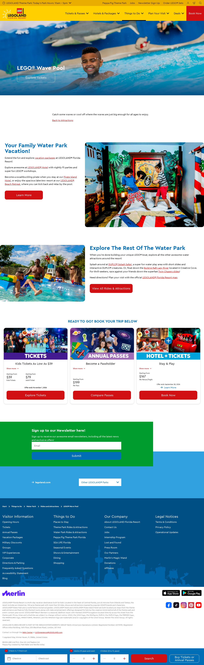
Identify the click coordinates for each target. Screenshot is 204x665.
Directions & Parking (13, 563)
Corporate (8, 557)
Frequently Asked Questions (17, 568)
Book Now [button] (195, 13)
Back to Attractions (62, 120)
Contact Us (110, 527)
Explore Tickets (36, 77)
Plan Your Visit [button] (156, 13)
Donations (109, 563)
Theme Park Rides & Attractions (70, 527)
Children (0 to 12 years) (109, 651)
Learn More (24, 195)
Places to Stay (61, 521)
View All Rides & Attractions (111, 288)
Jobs (132, 2)
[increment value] (94, 658)
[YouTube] (199, 605)
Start (4, 506)
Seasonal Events (62, 547)
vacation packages (45, 157)
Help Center (27, 632)
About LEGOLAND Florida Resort (122, 521)
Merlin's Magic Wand (115, 557)
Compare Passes (102, 395)
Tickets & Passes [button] (75, 13)
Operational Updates (166, 532)
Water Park (31, 506)
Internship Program (114, 537)
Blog (4, 578)
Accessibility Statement (15, 573)
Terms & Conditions (166, 521)
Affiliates (109, 568)
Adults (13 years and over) (84, 651)
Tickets (6, 527)
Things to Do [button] (132, 13)
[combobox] (100, 482)
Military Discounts (12, 542)
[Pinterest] (191, 605)
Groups (6, 547)
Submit (76, 456)
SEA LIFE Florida (62, 542)
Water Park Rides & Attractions (70, 532)
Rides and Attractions (50, 506)
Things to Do (16, 506)
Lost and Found (112, 542)
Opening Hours (10, 521)
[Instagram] (184, 605)
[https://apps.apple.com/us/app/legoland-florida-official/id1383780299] (171, 593)
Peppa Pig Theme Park (114, 2)
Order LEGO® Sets (173, 2)
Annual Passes (9, 532)
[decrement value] (73, 658)
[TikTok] (176, 605)
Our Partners (111, 552)
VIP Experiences (11, 552)
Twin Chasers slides (168, 271)
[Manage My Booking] (188, 3)
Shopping (58, 563)
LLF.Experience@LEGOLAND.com (48, 632)
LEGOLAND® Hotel (38, 167)
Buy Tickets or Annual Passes (184, 658)
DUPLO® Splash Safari (120, 264)
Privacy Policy (163, 527)
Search (149, 658)
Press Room (110, 547)
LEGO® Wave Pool (70, 506)
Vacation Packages (12, 537)
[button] (168, 346)
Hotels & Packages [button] (104, 13)
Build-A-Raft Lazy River (156, 267)
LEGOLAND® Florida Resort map (159, 277)
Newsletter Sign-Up (149, 2)
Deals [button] (177, 13)
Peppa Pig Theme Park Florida (69, 537)
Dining (56, 557)
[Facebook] (169, 605)
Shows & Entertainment (66, 552)
